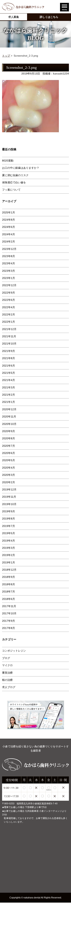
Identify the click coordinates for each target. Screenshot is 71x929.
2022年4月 (8, 307)
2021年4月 (8, 380)
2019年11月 (9, 496)
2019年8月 (8, 518)
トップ (6, 55)
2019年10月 (9, 504)
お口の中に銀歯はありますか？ (20, 167)
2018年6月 (8, 598)
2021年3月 (8, 387)
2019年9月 (8, 511)
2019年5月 (8, 533)
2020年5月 (8, 460)
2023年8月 (8, 256)
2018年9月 (8, 576)
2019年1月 (8, 562)
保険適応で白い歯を (14, 182)
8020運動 (7, 160)
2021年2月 (8, 394)
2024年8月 (8, 219)
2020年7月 (8, 445)
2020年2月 (8, 482)
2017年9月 (8, 620)
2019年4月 (8, 540)
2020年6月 (8, 453)
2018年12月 (9, 569)
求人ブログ (8, 687)
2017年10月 (9, 613)
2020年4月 (8, 467)
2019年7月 (8, 525)
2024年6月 (8, 226)
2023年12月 (9, 248)
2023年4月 (8, 263)
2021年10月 (9, 343)
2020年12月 (9, 409)
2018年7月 (8, 591)
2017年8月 (8, 628)
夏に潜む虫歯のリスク (15, 175)
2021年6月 (8, 365)
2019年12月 (9, 489)
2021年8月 (8, 358)
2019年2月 (8, 555)
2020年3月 (8, 474)
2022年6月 (8, 299)
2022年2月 (8, 314)
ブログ (6, 658)
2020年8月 (8, 438)
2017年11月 (9, 606)
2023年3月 (8, 270)
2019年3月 (8, 547)
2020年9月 (8, 431)
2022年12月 (9, 285)
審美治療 (7, 672)
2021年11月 (9, 336)
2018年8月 (8, 584)
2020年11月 (9, 416)
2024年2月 (8, 241)
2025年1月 (8, 212)
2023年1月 (8, 278)
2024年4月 (8, 234)
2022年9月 (8, 292)
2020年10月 (9, 423)
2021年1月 (8, 401)
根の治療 (7, 679)
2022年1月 (8, 321)
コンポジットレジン (14, 650)
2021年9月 (8, 350)
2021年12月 (9, 329)
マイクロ (7, 665)
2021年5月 (8, 372)
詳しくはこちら (49, 16)
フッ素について (11, 189)
